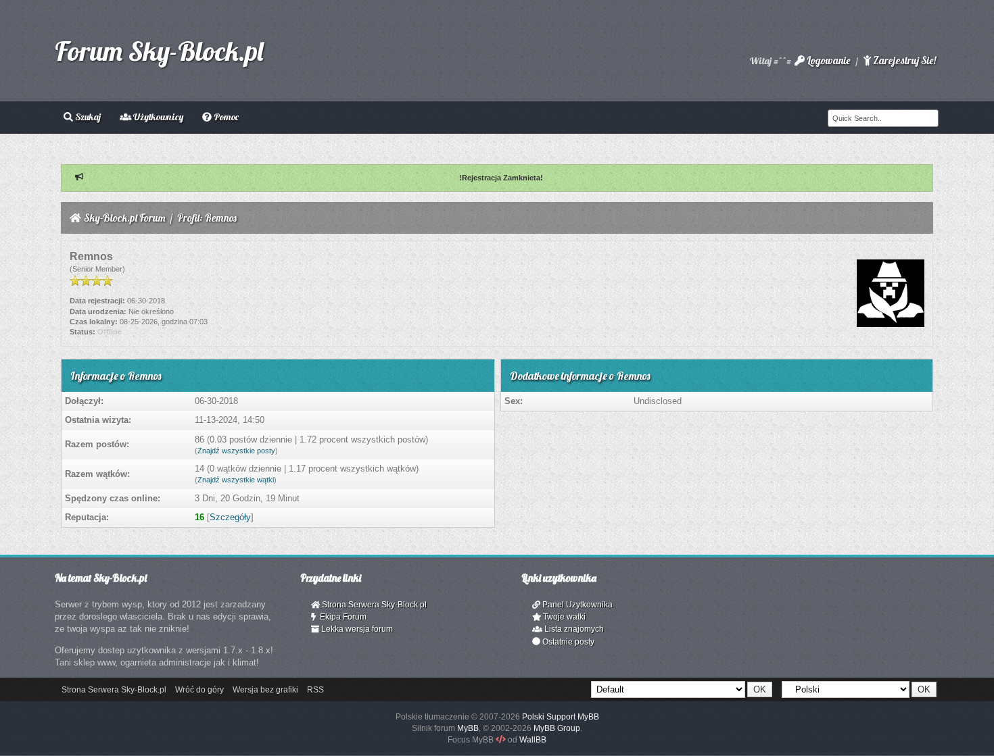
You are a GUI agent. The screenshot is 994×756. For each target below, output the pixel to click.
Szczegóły (230, 517)
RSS (315, 690)
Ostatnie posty (567, 642)
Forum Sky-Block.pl (159, 51)
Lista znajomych (573, 629)
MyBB (468, 728)
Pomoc (225, 117)
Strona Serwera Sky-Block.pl (373, 604)
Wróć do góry (199, 690)
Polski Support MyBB (560, 717)
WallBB (532, 740)
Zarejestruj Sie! (903, 60)
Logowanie (827, 60)
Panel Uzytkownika (576, 604)
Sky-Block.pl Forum (125, 217)
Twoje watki (563, 617)
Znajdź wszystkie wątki (235, 480)
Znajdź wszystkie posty (236, 451)
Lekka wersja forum (356, 629)
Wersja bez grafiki (265, 690)
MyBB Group (557, 728)
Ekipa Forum (341, 617)
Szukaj (87, 117)
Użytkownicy (157, 117)
